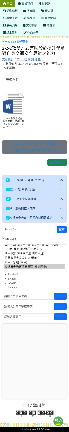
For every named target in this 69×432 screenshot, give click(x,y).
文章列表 (7, 59)
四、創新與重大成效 (21, 208)
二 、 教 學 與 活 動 (29, 59)
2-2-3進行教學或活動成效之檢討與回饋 (33, 150)
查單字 (60, 306)
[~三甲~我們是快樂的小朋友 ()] (34, 249)
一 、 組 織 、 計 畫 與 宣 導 (25, 180)
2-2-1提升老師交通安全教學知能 (35, 143)
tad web (24, 429)
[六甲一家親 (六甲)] (34, 262)
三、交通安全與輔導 (21, 199)
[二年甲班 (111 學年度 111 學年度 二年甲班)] (34, 244)
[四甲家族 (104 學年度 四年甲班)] (34, 253)
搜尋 (62, 229)
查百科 (60, 316)
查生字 (60, 296)
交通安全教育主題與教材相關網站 (29, 217)
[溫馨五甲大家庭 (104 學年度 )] (34, 257)
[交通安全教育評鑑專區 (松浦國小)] (34, 266)
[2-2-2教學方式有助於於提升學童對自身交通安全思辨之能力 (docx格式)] (13, 104)
